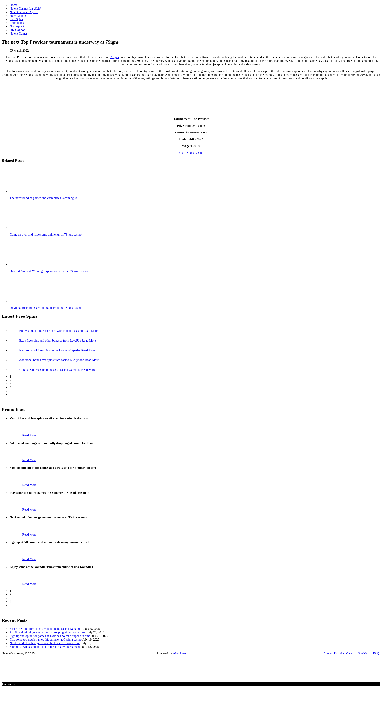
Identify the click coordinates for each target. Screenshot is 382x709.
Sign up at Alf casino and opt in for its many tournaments (45, 646)
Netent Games (18, 33)
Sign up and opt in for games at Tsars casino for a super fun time (50, 636)
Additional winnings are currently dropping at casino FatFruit (48, 632)
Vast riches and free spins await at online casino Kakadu (45, 628)
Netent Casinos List (25, 8)
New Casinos (18, 15)
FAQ (376, 653)
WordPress (179, 653)
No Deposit (17, 26)
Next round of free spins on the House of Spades (50, 350)
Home (13, 5)
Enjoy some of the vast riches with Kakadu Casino (51, 330)
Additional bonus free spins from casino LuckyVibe (52, 360)
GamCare (346, 653)
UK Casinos (17, 30)
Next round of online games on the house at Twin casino (45, 643)
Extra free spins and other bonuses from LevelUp (50, 340)
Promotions (17, 22)
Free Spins (16, 19)
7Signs (114, 57)
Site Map (363, 653)
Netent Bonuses (24, 12)
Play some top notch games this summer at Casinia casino (46, 639)
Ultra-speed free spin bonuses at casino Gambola (50, 369)
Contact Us (331, 653)
